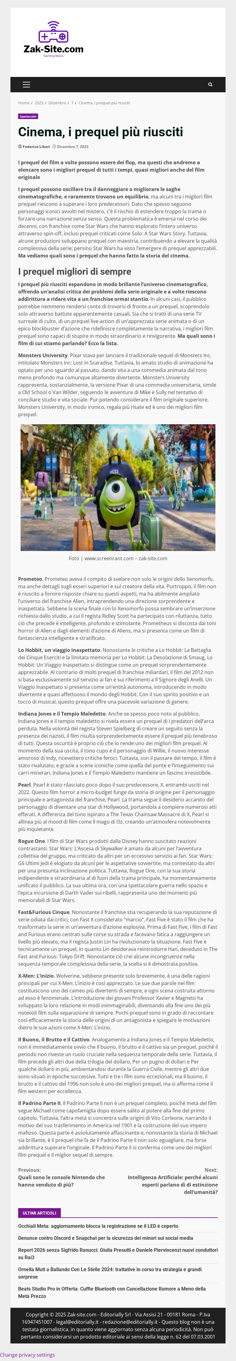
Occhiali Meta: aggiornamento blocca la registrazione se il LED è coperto (98, 1226)
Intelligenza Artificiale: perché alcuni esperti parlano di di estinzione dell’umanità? (173, 1181)
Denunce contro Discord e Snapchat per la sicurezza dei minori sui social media (105, 1238)
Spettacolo (28, 116)
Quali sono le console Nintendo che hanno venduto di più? (61, 1177)
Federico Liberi (36, 146)
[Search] (210, 84)
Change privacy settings (27, 1354)
